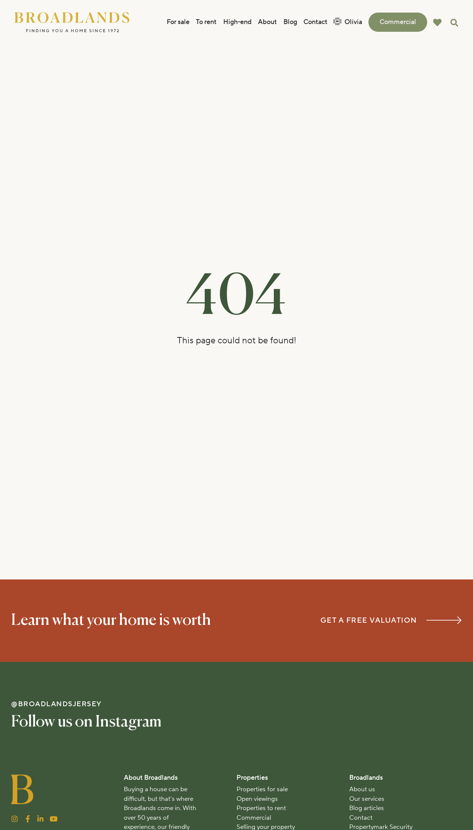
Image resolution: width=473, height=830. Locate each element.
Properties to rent (261, 808)
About (267, 22)
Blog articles (366, 808)
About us (362, 789)
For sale (178, 22)
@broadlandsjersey (56, 704)
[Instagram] (14, 818)
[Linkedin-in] (40, 818)
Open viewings (257, 799)
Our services (366, 799)
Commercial (398, 22)
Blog (290, 22)
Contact (315, 22)
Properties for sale (262, 789)
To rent (206, 22)
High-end (237, 22)
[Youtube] (53, 818)
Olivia (353, 22)
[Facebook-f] (27, 818)
